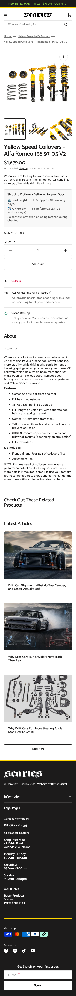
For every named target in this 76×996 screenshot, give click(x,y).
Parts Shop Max (14, 903)
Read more (44, 183)
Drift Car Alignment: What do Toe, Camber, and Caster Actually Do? (37, 587)
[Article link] (38, 564)
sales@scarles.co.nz (16, 833)
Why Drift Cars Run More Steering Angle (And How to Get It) (35, 730)
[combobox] (38, 24)
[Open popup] (51, 293)
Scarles (24, 784)
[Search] (66, 24)
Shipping (23, 168)
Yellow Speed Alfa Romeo (34, 36)
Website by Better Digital (52, 784)
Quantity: (9, 241)
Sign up (38, 985)
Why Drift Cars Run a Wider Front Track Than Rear (35, 658)
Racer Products (14, 896)
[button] (5, 15)
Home (8, 36)
